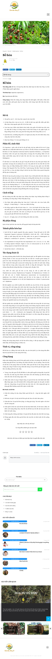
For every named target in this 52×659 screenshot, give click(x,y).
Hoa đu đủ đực (23, 523)
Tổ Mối (21, 570)
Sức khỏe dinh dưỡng (10, 505)
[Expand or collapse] (47, 75)
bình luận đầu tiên (45, 452)
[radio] (20, 433)
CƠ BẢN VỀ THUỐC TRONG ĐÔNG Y (29, 533)
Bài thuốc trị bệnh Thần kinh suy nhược (30, 551)
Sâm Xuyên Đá (23, 561)
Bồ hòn (7, 55)
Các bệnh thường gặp (10, 502)
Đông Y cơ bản (8, 511)
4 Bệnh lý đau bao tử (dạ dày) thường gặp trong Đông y (34, 543)
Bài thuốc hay (8, 499)
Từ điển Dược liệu (9, 508)
